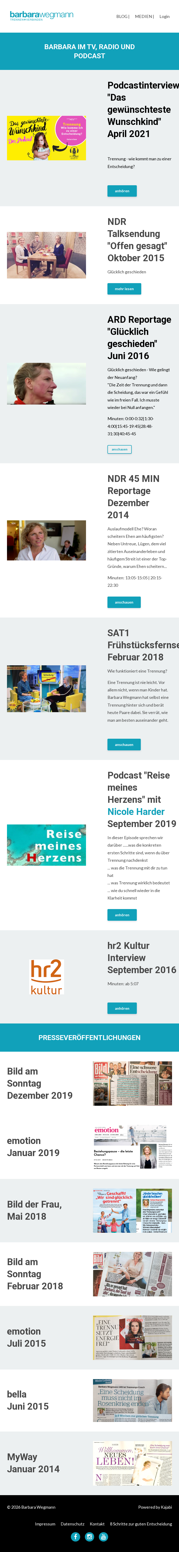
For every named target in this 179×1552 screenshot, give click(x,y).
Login (164, 16)
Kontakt (97, 1523)
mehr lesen (124, 288)
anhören (122, 191)
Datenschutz (72, 1523)
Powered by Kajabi (155, 1507)
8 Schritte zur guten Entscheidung (141, 1523)
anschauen (119, 449)
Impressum (45, 1523)
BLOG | (123, 16)
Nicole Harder (136, 811)
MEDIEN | (144, 16)
